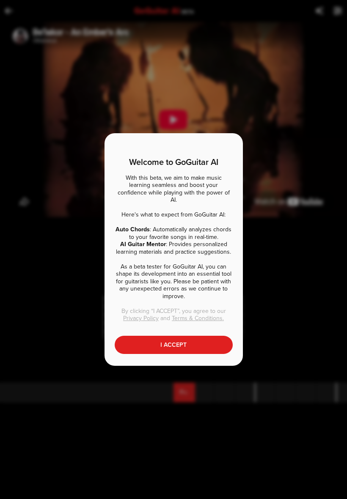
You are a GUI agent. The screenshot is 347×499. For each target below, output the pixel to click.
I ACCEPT (173, 344)
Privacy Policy (141, 318)
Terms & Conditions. (198, 318)
